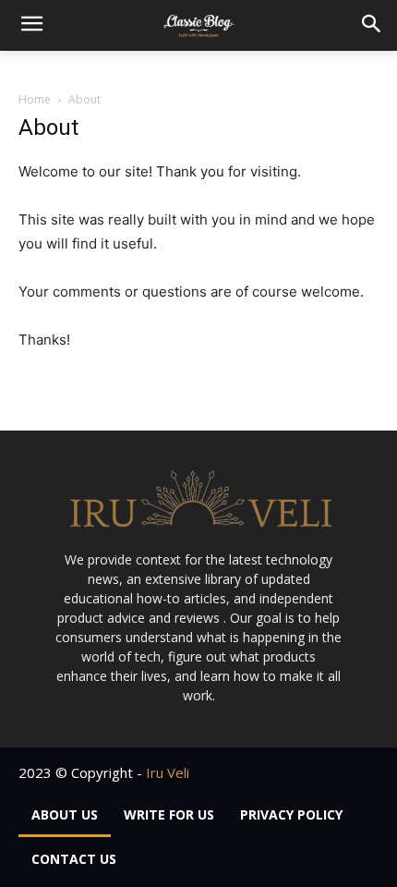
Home (34, 99)
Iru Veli (167, 772)
